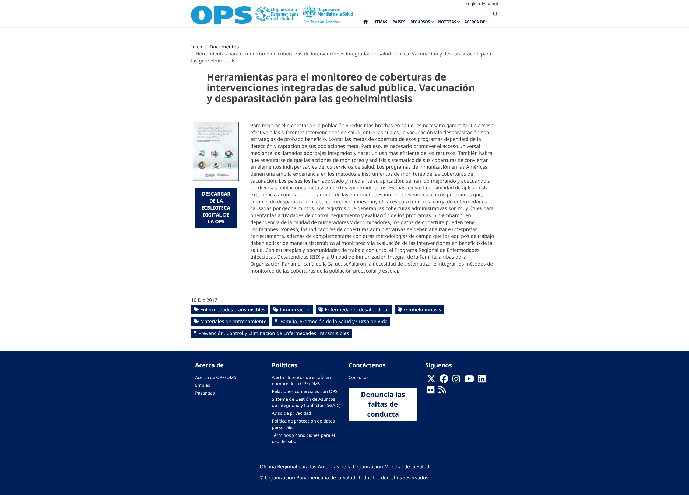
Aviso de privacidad (291, 413)
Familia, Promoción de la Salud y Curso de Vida (333, 321)
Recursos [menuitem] (420, 21)
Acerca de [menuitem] (474, 21)
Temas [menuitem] (381, 21)
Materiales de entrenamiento (233, 321)
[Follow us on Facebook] (444, 380)
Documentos (224, 46)
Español (490, 3)
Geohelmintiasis (422, 309)
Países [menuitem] (399, 21)
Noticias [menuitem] (447, 21)
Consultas (359, 377)
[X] (431, 380)
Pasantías (205, 393)
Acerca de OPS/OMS (215, 377)
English (472, 3)
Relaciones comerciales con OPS (305, 391)
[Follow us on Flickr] (430, 391)
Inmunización (295, 309)
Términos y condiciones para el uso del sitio (303, 438)
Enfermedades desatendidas (357, 309)
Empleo (202, 385)
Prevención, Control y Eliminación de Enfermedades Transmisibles (273, 333)
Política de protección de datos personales (303, 424)
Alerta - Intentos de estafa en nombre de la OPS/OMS (301, 380)
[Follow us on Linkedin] (482, 380)
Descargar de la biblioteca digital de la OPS (216, 207)
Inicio (197, 46)
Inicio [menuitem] (365, 23)
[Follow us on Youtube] (469, 380)
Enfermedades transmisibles (232, 309)
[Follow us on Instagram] (456, 380)
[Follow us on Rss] (442, 391)
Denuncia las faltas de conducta (383, 404)
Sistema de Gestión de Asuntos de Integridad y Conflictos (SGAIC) (306, 402)
